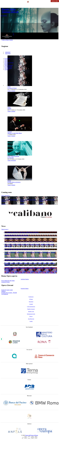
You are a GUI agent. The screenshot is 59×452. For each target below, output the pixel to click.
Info (2, 15)
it (13, 33)
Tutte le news (4, 229)
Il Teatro (31, 299)
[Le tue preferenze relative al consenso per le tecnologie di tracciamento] (1, 339)
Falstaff (9, 108)
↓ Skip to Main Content (7, 40)
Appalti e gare (31, 311)
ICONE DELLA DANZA (14, 182)
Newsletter (31, 301)
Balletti (6, 64)
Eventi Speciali (8, 66)
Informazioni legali (31, 313)
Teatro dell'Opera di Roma (31, 435)
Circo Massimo (8, 68)
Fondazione (31, 296)
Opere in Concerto (8, 62)
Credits (31, 321)
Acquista (3, 204)
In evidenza (7, 58)
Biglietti (5, 15)
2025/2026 (7, 53)
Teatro (6, 59)
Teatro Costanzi (11, 90)
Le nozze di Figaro (12, 88)
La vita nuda (11, 157)
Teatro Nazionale (8, 65)
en (13, 34)
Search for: (11, 38)
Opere (5, 61)
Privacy (31, 316)
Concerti (6, 69)
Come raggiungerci (31, 306)
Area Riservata (31, 318)
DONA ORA (55, 1)
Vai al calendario (5, 195)
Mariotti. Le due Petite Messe (15, 133)
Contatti (31, 304)
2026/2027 (7, 52)
